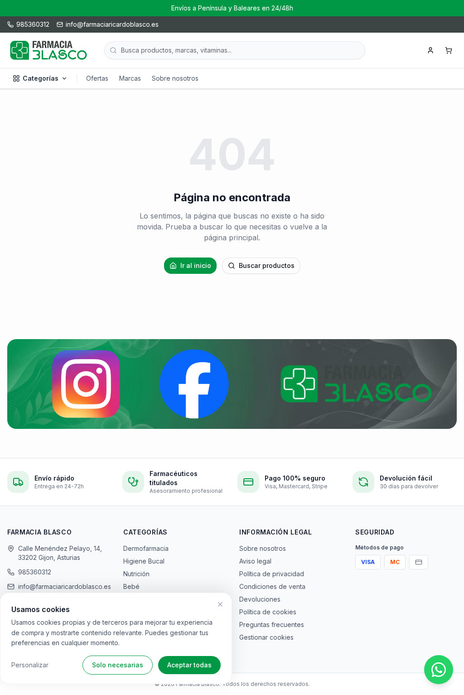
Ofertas (97, 78)
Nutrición (136, 574)
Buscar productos (267, 265)
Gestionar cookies (266, 637)
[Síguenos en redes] (232, 384)
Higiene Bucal (143, 561)
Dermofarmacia (146, 548)
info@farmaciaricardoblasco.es (63, 586)
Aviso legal (255, 561)
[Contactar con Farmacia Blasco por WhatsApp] (438, 669)
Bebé (131, 586)
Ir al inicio (195, 265)
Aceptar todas (189, 665)
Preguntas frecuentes (271, 624)
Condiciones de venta (272, 586)
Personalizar (29, 665)
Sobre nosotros (175, 78)
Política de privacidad (271, 574)
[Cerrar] (220, 604)
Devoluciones (259, 599)
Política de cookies (267, 612)
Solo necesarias (117, 665)
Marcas (130, 78)
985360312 (34, 572)
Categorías (40, 78)
